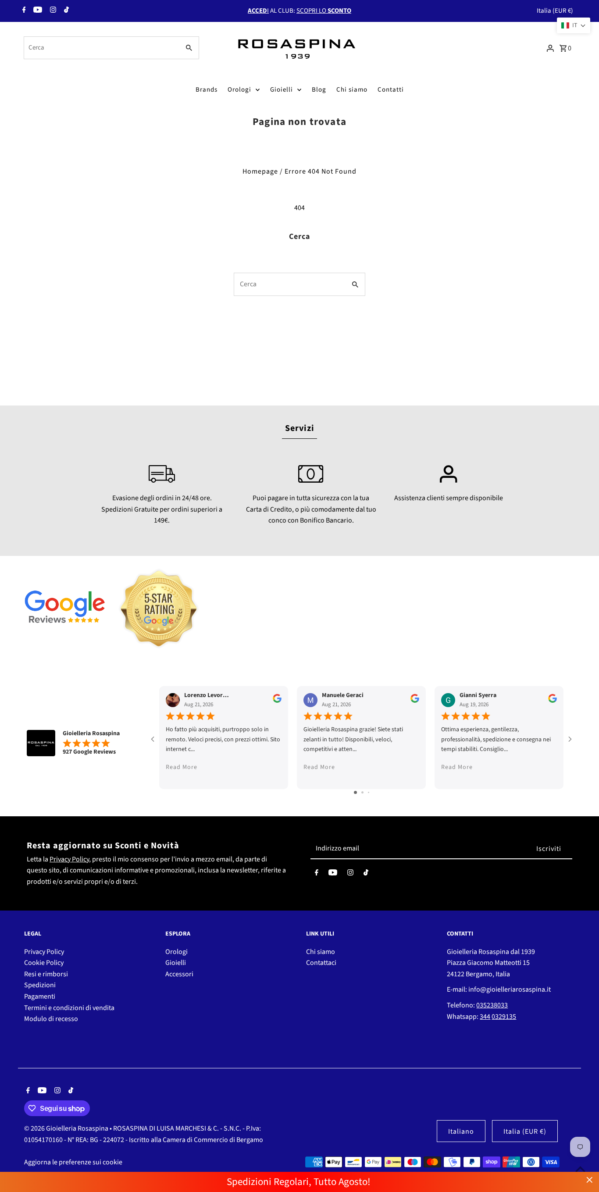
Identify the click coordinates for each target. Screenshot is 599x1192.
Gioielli (281, 89)
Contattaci (321, 963)
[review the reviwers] (277, 701)
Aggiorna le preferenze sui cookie (73, 1162)
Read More (181, 767)
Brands (206, 89)
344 (485, 1016)
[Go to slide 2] (362, 792)
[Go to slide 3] (368, 792)
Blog (319, 89)
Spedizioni (40, 985)
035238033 (492, 1005)
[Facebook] (23, 11)
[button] (573, 25)
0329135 (504, 1016)
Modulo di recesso (51, 1019)
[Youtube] (36, 11)
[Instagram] (52, 11)
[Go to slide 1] (355, 792)
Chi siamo (351, 89)
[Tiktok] (65, 11)
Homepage (260, 171)
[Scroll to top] (580, 1169)
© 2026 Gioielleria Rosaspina (67, 1128)
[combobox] (101, 48)
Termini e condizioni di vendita (69, 1008)
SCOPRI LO (323, 10)
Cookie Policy (44, 963)
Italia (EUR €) (555, 10)
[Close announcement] (589, 1180)
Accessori (179, 974)
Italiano (461, 1131)
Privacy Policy (69, 859)
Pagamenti (39, 996)
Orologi (239, 89)
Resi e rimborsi (46, 974)
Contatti (391, 89)
